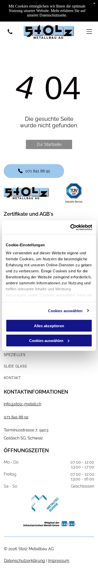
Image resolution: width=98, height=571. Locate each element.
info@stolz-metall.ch (22, 404)
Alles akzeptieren (49, 326)
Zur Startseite (49, 144)
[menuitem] (49, 355)
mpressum (59, 560)
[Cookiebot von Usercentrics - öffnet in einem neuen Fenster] (70, 227)
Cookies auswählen (65, 310)
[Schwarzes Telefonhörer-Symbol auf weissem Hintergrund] (10, 34)
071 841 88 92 (16, 417)
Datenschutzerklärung (24, 560)
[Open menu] (89, 31)
